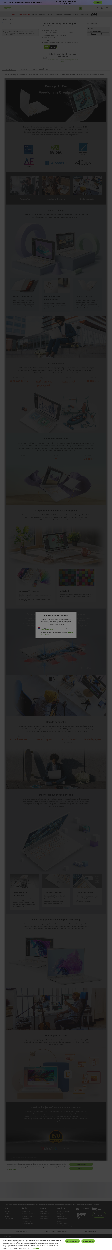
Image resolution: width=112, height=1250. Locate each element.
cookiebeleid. (35, 1248)
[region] (56, 1244)
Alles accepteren (88, 1241)
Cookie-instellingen (72, 1241)
